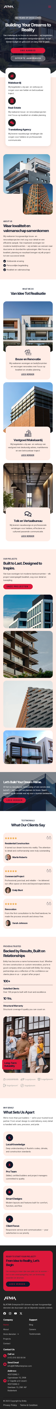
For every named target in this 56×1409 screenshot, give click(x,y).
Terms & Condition (29, 1405)
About (6, 1329)
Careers (32, 1329)
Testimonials (35, 1334)
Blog (31, 1325)
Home (6, 1325)
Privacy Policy (10, 1405)
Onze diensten (9, 1334)
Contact (6, 1343)
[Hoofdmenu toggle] (49, 7)
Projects (7, 1339)
